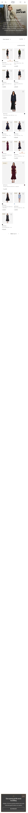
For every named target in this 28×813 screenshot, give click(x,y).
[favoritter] (20, 2)
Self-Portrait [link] (18, 16)
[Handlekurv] (25, 2)
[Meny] (2, 2)
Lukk (23, 796)
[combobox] (7, 39)
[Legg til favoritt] (11, 50)
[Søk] (5, 2)
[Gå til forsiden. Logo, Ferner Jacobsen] (13, 2)
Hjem (7, 16)
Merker (12, 16)
